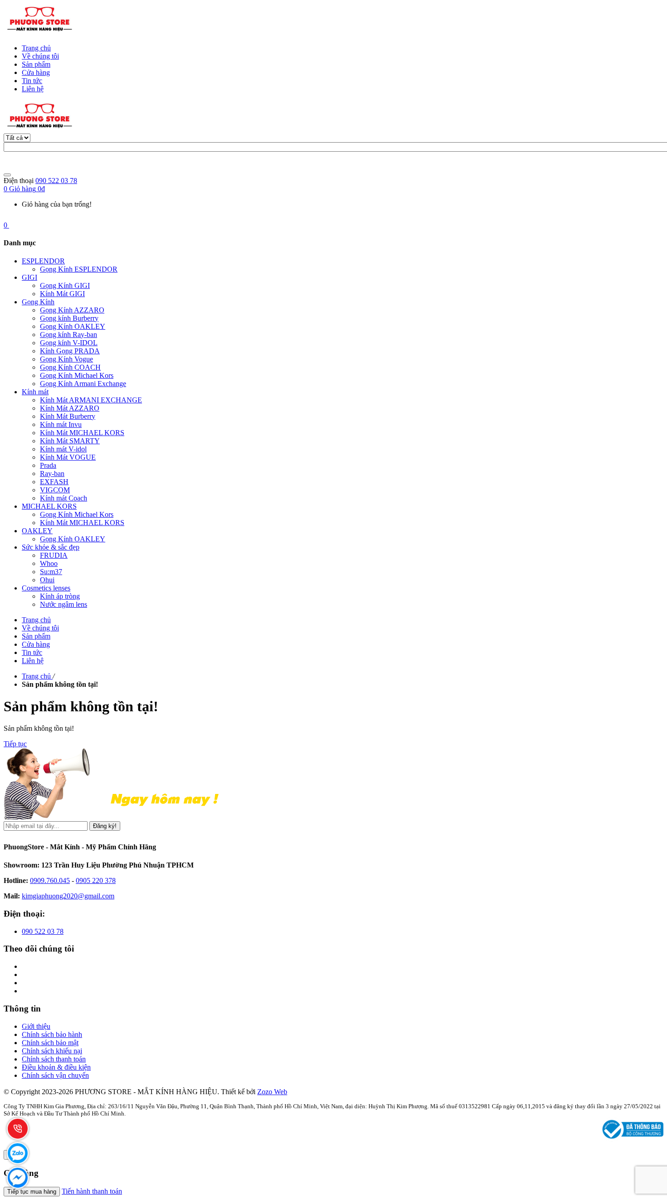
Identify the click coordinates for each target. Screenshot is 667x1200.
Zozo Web (272, 1092)
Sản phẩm (36, 64)
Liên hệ (33, 89)
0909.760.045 (50, 880)
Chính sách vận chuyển (55, 1075)
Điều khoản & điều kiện (56, 1067)
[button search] (7, 175)
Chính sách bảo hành (52, 1034)
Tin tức (32, 80)
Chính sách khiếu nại (52, 1051)
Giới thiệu (36, 1026)
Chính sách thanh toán (54, 1059)
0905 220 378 (96, 880)
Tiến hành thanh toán (92, 1191)
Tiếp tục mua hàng (31, 1191)
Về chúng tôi (40, 56)
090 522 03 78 (56, 180)
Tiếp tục (15, 744)
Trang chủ (36, 48)
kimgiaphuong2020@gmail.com (68, 896)
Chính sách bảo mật (50, 1042)
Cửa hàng (36, 72)
